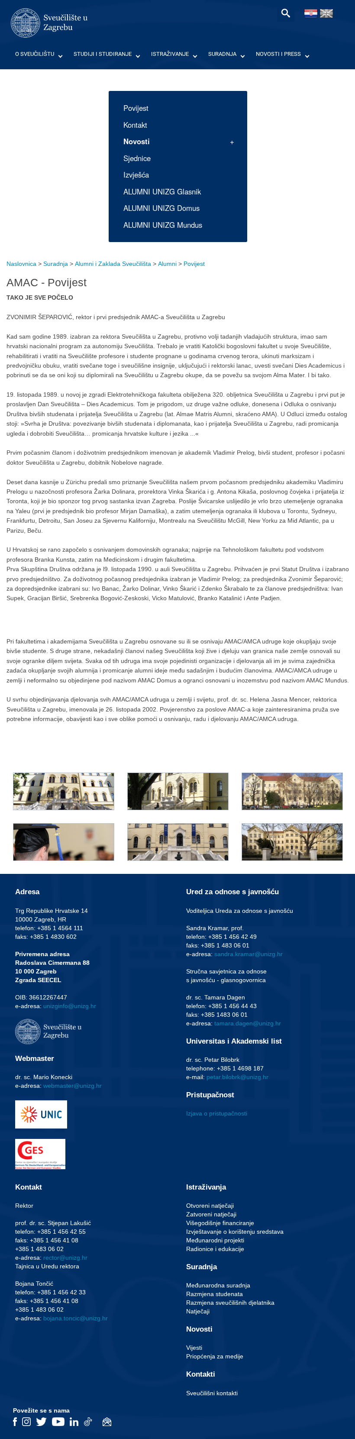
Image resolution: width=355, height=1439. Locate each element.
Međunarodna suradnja (218, 1285)
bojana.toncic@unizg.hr (75, 1318)
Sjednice (137, 158)
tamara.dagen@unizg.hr (247, 1023)
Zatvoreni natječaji (211, 1214)
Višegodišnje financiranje (220, 1222)
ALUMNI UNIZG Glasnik (162, 191)
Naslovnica (21, 263)
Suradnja (222, 54)
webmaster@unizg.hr (72, 1085)
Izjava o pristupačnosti (216, 1113)
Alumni (167, 263)
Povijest (135, 108)
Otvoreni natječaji (210, 1205)
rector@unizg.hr (65, 1257)
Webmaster (34, 1058)
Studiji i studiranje (103, 54)
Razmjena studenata (214, 1293)
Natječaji (198, 1311)
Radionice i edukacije (215, 1248)
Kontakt (135, 125)
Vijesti (194, 1347)
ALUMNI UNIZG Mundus (162, 225)
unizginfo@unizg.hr (69, 1005)
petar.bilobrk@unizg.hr (237, 1077)
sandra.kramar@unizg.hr (248, 954)
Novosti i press (278, 54)
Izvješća (136, 174)
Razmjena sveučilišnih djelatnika (230, 1302)
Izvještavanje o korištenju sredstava (235, 1231)
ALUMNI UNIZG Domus (161, 208)
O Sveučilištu (34, 54)
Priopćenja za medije (214, 1356)
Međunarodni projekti (215, 1240)
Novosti (136, 141)
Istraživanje (170, 54)
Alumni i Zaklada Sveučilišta (113, 263)
